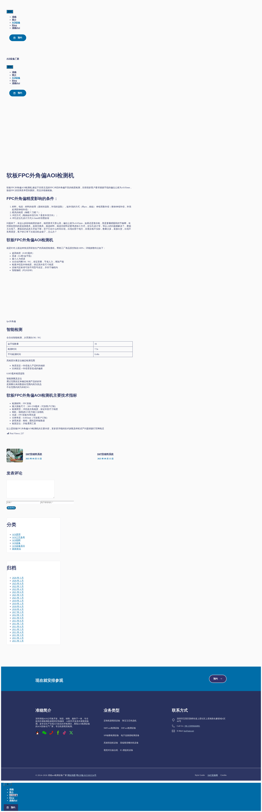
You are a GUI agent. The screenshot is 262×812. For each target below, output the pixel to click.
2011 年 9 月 (18, 618)
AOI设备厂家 (13, 59)
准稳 (14, 17)
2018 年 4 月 (18, 609)
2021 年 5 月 (18, 595)
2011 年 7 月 (18, 623)
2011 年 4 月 (18, 632)
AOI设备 (16, 22)
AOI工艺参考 (18, 537)
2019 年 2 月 (18, 601)
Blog (14, 25)
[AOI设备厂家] (12, 8)
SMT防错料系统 (34, 454)
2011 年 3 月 (18, 635)
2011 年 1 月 (18, 641)
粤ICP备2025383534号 (86, 775)
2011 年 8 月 (18, 621)
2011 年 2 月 (18, 638)
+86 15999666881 (192, 726)
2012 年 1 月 (18, 615)
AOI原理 (16, 534)
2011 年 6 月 (18, 626)
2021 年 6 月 (18, 592)
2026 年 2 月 (18, 580)
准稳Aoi (16, 28)
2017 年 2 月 (18, 612)
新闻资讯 (16, 549)
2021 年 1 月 (18, 598)
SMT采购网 (213, 775)
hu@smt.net (189, 731)
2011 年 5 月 (18, 629)
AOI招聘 (16, 540)
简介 (14, 20)
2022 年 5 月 (18, 586)
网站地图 (71, 775)
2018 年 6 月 (18, 606)
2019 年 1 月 (18, 603)
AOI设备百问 (18, 546)
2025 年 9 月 (18, 583)
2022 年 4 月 (18, 589)
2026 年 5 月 (18, 578)
